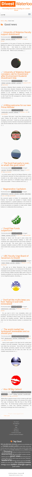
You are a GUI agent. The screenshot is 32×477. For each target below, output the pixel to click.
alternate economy (4, 193)
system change (27, 193)
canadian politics (5, 112)
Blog (6, 20)
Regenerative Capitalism (14, 189)
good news (8, 39)
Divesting (3, 39)
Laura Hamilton (4, 114)
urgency (22, 170)
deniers (26, 450)
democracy (22, 449)
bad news (23, 444)
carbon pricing (5, 449)
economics (11, 193)
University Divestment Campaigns (16, 434)
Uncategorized (25, 336)
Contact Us (16, 429)
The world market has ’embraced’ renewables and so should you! (15, 331)
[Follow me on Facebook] (5, 15)
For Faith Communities (16, 432)
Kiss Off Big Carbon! (13, 389)
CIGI (9, 449)
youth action (19, 83)
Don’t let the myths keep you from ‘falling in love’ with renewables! (15, 302)
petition (11, 462)
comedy (12, 450)
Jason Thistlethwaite (26, 458)
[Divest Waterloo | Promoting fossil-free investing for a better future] (16, 4)
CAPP (1, 449)
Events (13, 260)
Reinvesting (16, 430)
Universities (19, 37)
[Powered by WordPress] (23, 472)
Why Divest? (16, 421)
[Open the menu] (29, 14)
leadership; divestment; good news (18, 460)
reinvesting (20, 168)
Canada (3, 262)
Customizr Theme (19, 475)
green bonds (23, 456)
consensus (17, 450)
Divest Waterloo (14, 473)
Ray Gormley (5, 84)
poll (14, 462)
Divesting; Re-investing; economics (18, 452)
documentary (27, 452)
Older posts (6, 415)
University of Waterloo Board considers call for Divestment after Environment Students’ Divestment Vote (15, 75)
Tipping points (20, 110)
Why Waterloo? (16, 423)
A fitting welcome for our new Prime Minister (16, 106)
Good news (14, 37)
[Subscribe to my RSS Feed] (1, 15)
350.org (3, 444)
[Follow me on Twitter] (3, 15)
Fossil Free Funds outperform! (10, 229)
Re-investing (9, 170)
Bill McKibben (27, 444)
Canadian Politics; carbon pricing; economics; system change (20, 448)
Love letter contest (21, 392)
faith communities (16, 454)
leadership (13, 39)
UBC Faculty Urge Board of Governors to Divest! (14, 257)
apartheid (19, 444)
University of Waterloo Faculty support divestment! (16, 33)
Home (2, 20)
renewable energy (16, 170)
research (8, 464)
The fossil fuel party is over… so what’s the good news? (15, 164)
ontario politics (7, 462)
